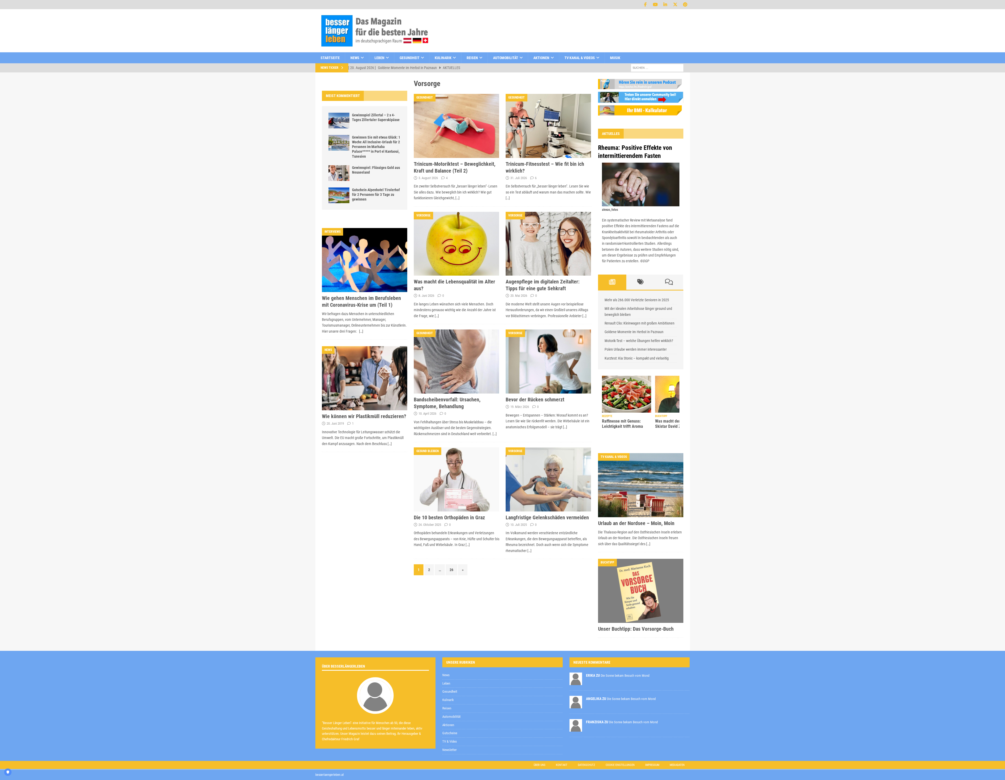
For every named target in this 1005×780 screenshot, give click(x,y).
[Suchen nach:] (657, 68)
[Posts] (612, 282)
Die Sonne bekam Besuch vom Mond (625, 675)
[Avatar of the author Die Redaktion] (375, 708)
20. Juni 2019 (335, 423)
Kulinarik (443, 58)
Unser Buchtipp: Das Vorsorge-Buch (636, 629)
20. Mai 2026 (518, 296)
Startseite (330, 58)
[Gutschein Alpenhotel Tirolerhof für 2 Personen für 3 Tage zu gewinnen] (338, 195)
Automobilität (505, 58)
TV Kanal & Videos (580, 58)
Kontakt (561, 765)
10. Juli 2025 (518, 525)
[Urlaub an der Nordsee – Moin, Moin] (640, 485)
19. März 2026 (519, 407)
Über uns (539, 765)
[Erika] (576, 682)
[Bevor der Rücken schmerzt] (548, 361)
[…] (457, 198)
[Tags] (640, 282)
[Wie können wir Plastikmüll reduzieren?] (364, 378)
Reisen (472, 58)
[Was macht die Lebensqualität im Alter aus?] (456, 244)
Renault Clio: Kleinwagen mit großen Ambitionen (639, 323)
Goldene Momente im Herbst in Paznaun (634, 332)
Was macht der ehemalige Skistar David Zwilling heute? (626, 424)
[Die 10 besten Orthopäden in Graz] (456, 479)
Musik (615, 58)
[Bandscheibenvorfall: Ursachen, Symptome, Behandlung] (456, 361)
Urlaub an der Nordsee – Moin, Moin (636, 523)
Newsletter (449, 750)
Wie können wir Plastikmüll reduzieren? (364, 416)
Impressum (652, 765)
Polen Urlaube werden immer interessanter (636, 349)
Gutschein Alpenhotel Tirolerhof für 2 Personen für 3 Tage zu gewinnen (376, 194)
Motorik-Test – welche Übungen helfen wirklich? (639, 341)
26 (451, 570)
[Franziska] (576, 729)
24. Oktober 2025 (429, 525)
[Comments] (669, 282)
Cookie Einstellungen (620, 765)
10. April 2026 (427, 413)
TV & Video (449, 741)
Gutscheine (449, 733)
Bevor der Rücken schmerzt (535, 399)
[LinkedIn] (665, 4)
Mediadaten (677, 765)
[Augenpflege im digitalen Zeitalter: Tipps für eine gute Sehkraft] (548, 244)
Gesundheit (410, 58)
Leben (379, 58)
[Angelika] (576, 705)
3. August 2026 (428, 178)
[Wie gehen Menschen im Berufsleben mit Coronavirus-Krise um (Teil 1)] (364, 260)
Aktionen (541, 58)
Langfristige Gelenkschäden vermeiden (547, 517)
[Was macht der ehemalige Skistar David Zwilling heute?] (626, 394)
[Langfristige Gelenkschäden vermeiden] (548, 479)
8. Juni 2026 (426, 296)
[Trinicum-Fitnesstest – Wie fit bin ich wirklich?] (548, 126)
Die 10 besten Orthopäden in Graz (449, 517)
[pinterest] (685, 4)
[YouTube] (655, 4)
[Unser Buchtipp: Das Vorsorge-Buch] (640, 591)
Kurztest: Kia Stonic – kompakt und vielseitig (637, 358)
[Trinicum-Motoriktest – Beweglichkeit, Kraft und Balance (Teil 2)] (456, 126)
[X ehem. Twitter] (675, 4)
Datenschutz (586, 765)
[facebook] (645, 4)
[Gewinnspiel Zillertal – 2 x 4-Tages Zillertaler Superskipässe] (338, 120)
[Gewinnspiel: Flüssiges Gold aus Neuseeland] (338, 173)
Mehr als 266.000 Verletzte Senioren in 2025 (637, 300)
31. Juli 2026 (518, 178)
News (354, 58)
